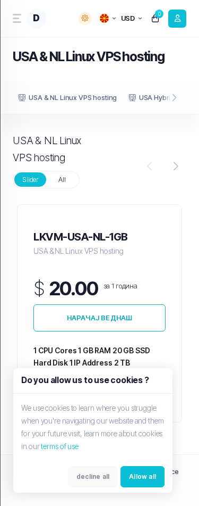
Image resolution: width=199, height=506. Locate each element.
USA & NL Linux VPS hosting (73, 97)
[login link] (177, 19)
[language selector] (108, 18)
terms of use (60, 446)
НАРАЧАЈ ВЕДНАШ (100, 317)
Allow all (142, 476)
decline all (92, 476)
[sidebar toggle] (16, 18)
